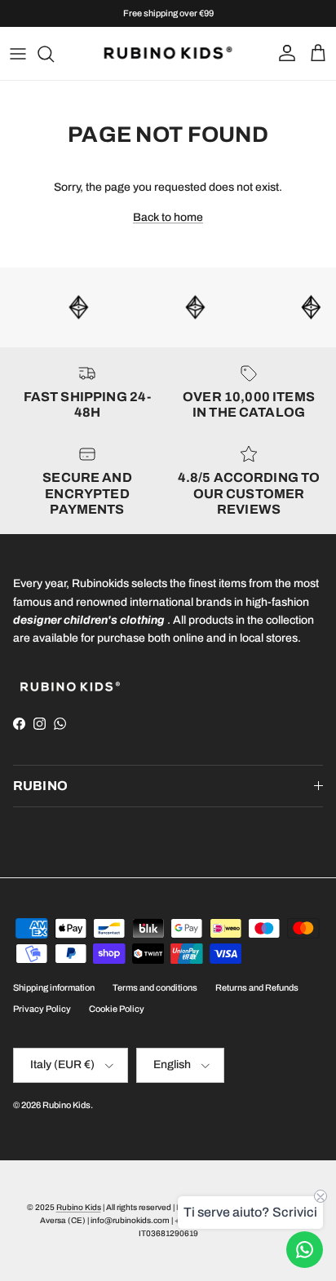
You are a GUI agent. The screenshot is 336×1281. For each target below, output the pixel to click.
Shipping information (54, 987)
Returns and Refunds (256, 987)
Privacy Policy (42, 1009)
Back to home (168, 217)
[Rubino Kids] (168, 53)
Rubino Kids (66, 1105)
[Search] (54, 54)
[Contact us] (304, 1249)
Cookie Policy (116, 1009)
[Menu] (18, 54)
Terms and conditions (155, 987)
